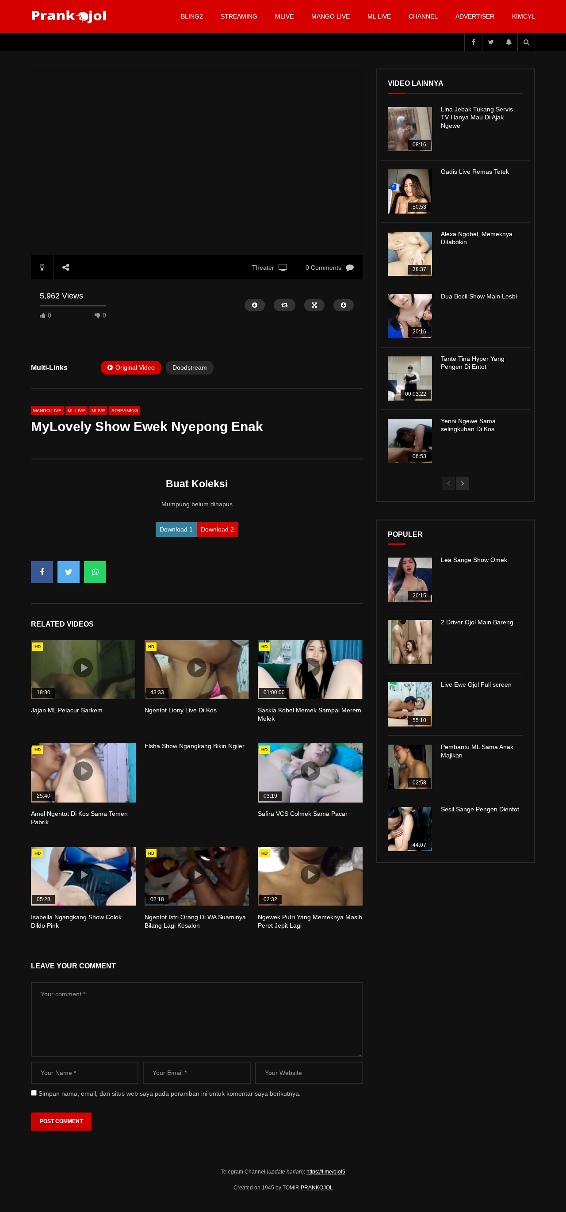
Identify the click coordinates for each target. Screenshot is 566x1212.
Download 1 (176, 529)
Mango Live (330, 16)
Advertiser (474, 16)
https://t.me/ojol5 (325, 1172)
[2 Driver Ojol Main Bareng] (410, 642)
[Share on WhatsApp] (95, 572)
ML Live (76, 410)
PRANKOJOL (317, 1188)
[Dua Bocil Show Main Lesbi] (410, 316)
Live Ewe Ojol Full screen (476, 684)
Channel (423, 16)
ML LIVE (379, 16)
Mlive (284, 16)
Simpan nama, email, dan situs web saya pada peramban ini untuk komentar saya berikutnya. (169, 1093)
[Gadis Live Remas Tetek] (410, 191)
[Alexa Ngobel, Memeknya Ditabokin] (410, 254)
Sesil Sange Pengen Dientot (480, 809)
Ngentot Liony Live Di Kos (181, 710)
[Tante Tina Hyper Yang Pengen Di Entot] (410, 378)
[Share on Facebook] (42, 572)
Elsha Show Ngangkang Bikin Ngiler (195, 745)
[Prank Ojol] (70, 16)
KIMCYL (523, 16)
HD (37, 646)
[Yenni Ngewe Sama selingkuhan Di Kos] (410, 441)
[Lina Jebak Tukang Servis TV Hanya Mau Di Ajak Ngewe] (410, 129)
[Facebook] (473, 42)
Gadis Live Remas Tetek (475, 171)
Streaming (239, 16)
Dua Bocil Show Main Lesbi (479, 296)
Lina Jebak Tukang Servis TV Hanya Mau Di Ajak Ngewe (477, 118)
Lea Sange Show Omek (474, 559)
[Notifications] (508, 42)
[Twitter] (491, 42)
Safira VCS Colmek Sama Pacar (303, 813)
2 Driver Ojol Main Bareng (477, 622)
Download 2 (217, 529)
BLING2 (192, 16)
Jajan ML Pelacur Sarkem (67, 710)
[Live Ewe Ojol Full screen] (410, 704)
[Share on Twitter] (68, 572)
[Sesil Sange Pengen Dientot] (410, 829)
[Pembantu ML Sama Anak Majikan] (410, 767)
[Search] (526, 42)
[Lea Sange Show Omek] (410, 580)
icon (83, 667)
